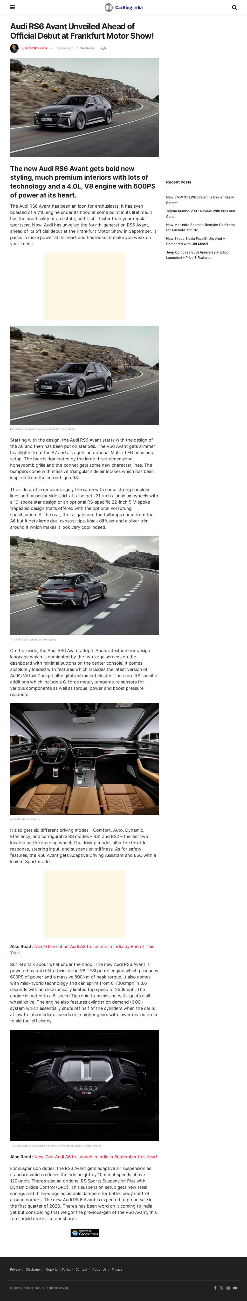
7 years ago (65, 48)
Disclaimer (33, 1269)
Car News (87, 48)
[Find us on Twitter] (221, 1288)
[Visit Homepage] (123, 7)
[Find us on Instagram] (228, 1288)
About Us (99, 1269)
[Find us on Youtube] (235, 1288)
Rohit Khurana (36, 48)
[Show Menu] (12, 7)
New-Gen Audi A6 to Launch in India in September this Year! (95, 1156)
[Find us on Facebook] (215, 1288)
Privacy (15, 1269)
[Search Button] (234, 7)
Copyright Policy (58, 1269)
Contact (81, 1269)
